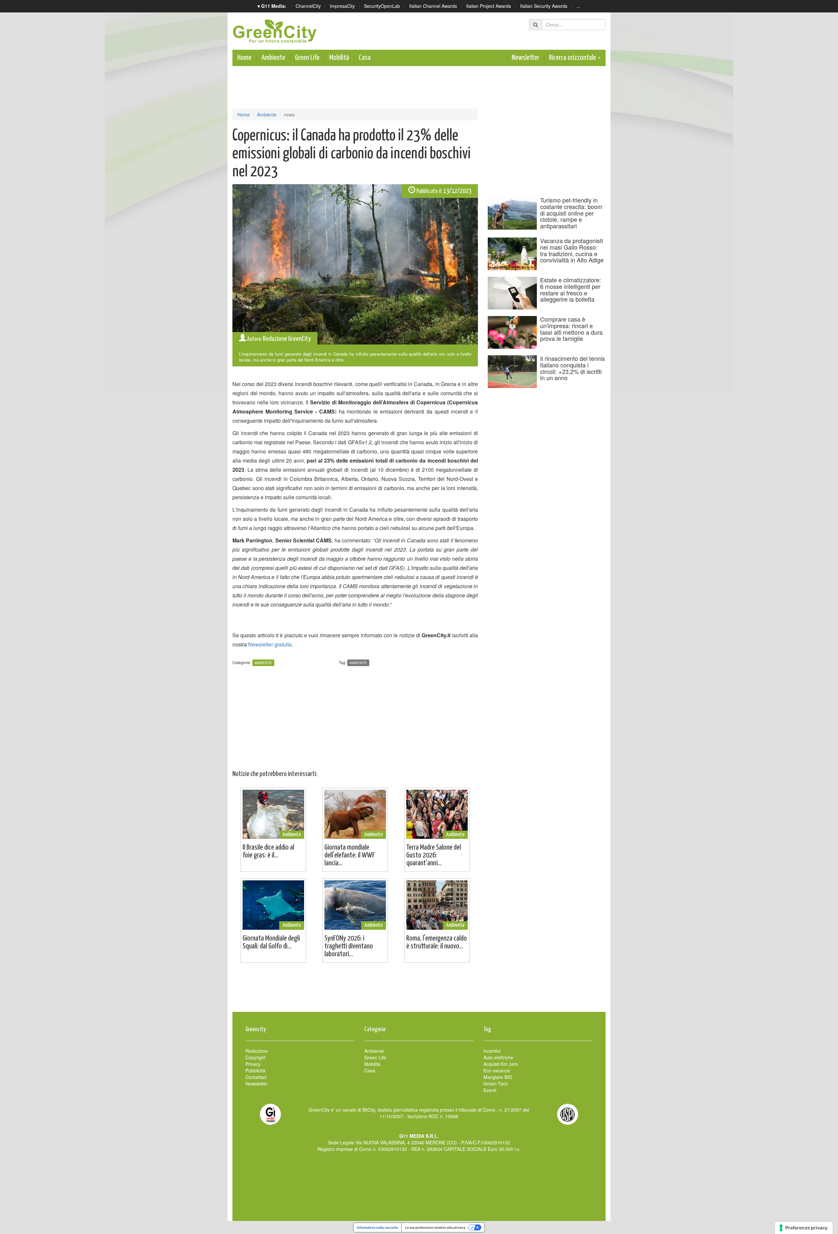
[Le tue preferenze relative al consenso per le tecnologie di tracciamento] (804, 1228)
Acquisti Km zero (500, 1064)
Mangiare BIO (497, 1077)
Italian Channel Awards (433, 6)
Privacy (253, 1064)
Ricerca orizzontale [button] (573, 58)
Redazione (257, 1051)
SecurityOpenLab (382, 6)
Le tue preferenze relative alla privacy (435, 1227)
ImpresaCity (342, 6)
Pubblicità (255, 1070)
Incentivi (492, 1051)
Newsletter (525, 58)
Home (244, 58)
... (578, 6)
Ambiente (273, 58)
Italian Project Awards (488, 6)
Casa (365, 58)
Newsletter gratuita (270, 644)
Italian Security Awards (543, 6)
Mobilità (339, 58)
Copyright (255, 1057)
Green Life (307, 58)
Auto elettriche (498, 1057)
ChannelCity (308, 6)
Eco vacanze (496, 1070)
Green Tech (495, 1083)
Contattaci (256, 1077)
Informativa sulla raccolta (377, 1227)
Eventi (489, 1090)
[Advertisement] (419, 990)
